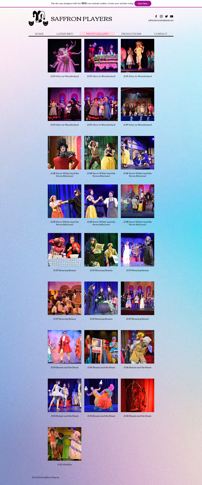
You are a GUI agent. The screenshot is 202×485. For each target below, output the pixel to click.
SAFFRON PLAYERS (81, 18)
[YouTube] (171, 16)
